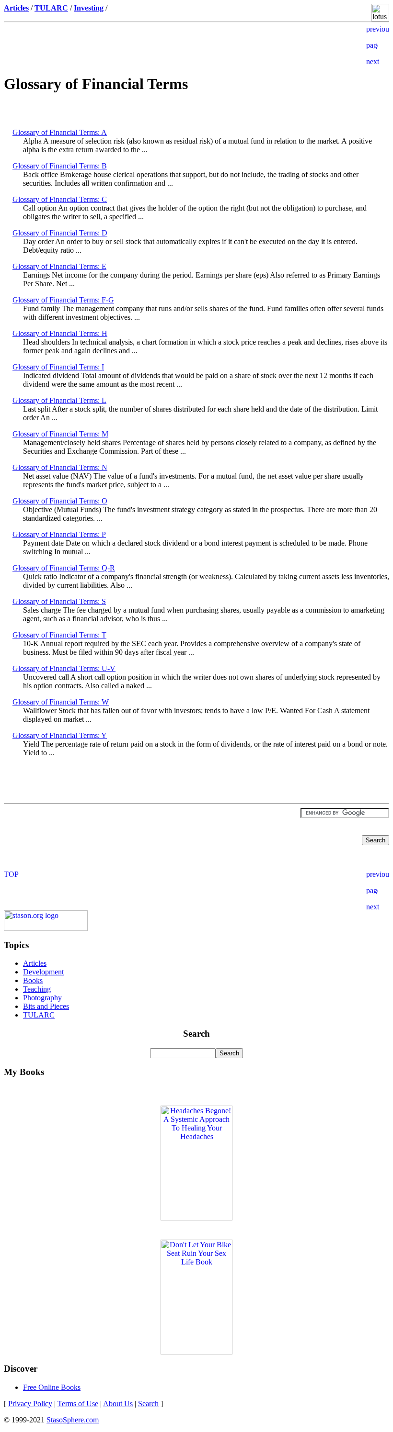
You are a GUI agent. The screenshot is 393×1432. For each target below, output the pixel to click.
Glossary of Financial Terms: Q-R (63, 568)
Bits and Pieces (46, 1006)
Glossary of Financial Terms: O (59, 501)
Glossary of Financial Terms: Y (59, 735)
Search (148, 1403)
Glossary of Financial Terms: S (59, 601)
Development (43, 972)
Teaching (37, 989)
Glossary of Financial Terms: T (59, 635)
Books (33, 980)
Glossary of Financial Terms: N (59, 467)
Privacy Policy (30, 1403)
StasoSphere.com (72, 1420)
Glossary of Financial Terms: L (59, 400)
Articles (34, 963)
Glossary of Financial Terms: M (60, 434)
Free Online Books (52, 1387)
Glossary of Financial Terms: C (59, 199)
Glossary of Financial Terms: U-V (64, 668)
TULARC (39, 1015)
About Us (118, 1403)
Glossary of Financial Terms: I (58, 367)
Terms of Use (78, 1403)
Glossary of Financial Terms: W (60, 702)
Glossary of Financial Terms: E (59, 266)
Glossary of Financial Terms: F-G (63, 300)
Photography (42, 998)
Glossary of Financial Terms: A (59, 132)
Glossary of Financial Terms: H (59, 333)
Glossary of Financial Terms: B (59, 166)
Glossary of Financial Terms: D (59, 233)
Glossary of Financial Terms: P (59, 534)
